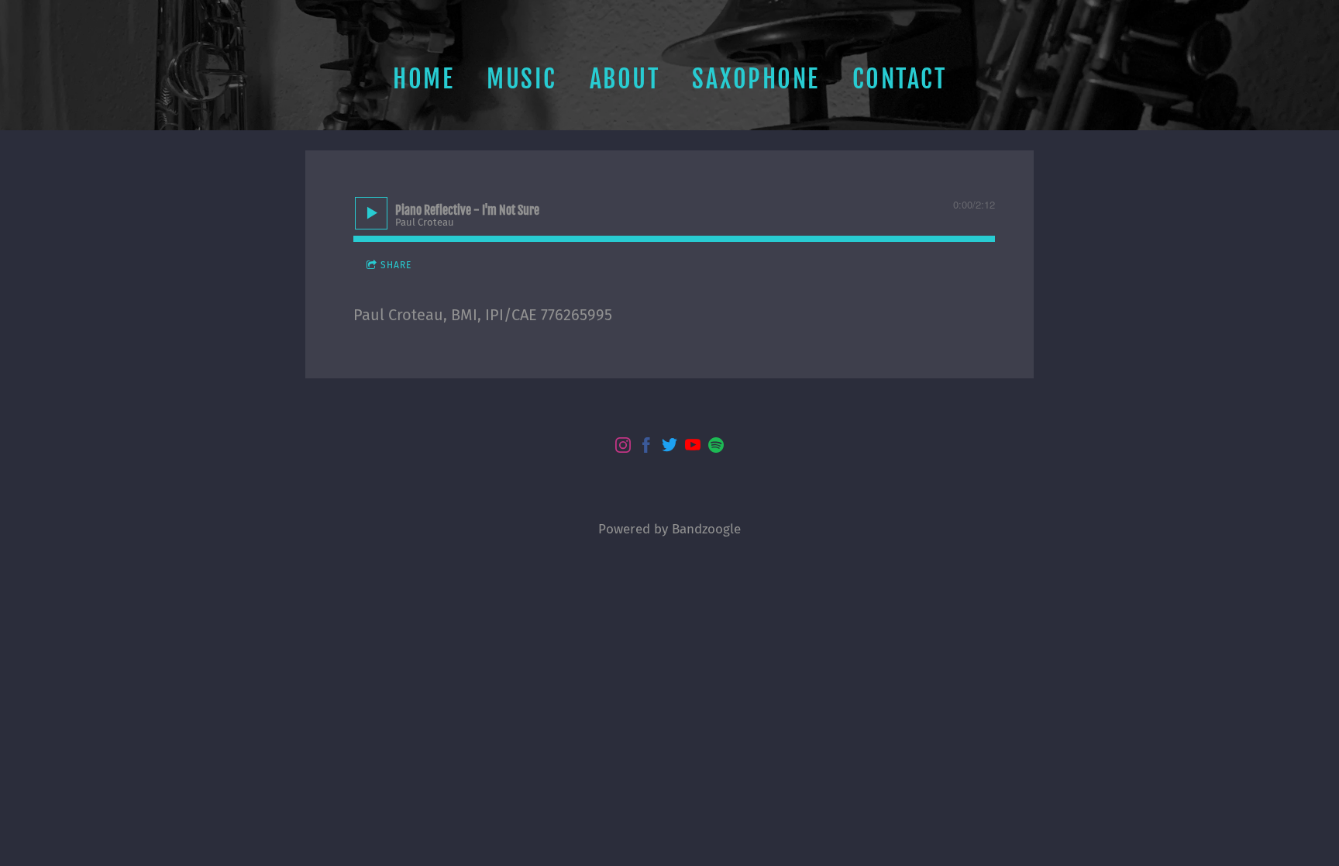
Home (423, 79)
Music (522, 79)
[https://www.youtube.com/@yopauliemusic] (692, 447)
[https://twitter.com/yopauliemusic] (669, 447)
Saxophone (756, 79)
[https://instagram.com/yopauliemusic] (623, 447)
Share (395, 265)
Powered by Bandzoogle (669, 529)
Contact (899, 79)
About (625, 79)
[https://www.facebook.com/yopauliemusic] (646, 447)
